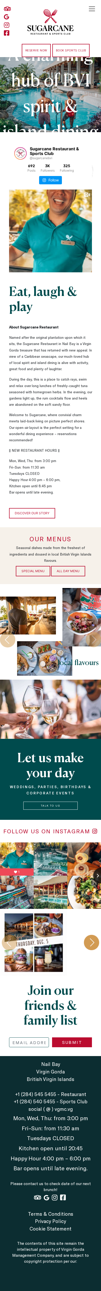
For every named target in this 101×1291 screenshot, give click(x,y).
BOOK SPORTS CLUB (71, 50)
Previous (7, 639)
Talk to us (50, 805)
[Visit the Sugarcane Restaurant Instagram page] (7, 25)
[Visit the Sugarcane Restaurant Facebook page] (7, 33)
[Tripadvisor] (7, 9)
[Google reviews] (7, 17)
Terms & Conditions (50, 1214)
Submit (72, 1042)
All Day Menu (68, 571)
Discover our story (32, 513)
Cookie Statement (50, 1229)
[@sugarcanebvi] (20, 153)
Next (91, 942)
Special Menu (33, 571)
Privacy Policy (50, 1221)
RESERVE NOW (36, 50)
